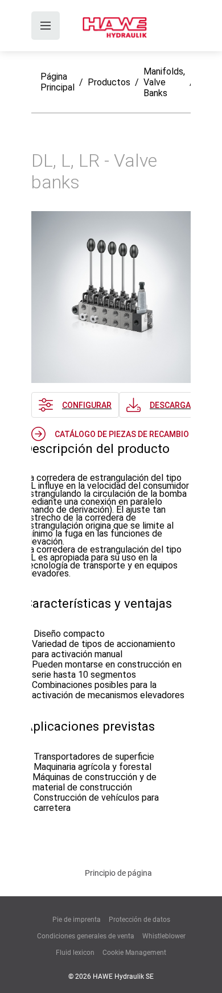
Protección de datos (139, 920)
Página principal (57, 82)
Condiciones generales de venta (85, 936)
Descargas (173, 405)
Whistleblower (164, 936)
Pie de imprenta (76, 920)
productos (109, 82)
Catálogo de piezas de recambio (122, 434)
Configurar (87, 405)
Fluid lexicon (75, 953)
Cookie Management (134, 953)
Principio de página (118, 872)
